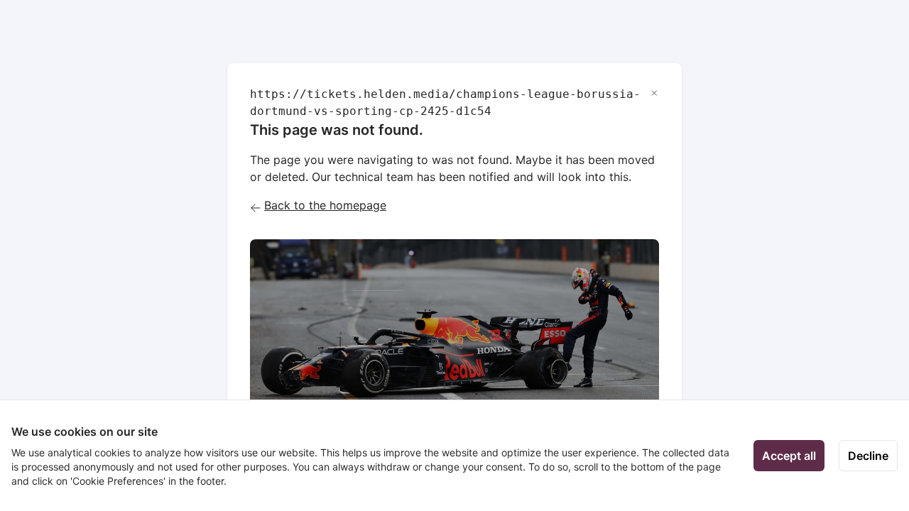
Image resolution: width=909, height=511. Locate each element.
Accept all (789, 456)
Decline (868, 456)
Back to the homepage (325, 205)
